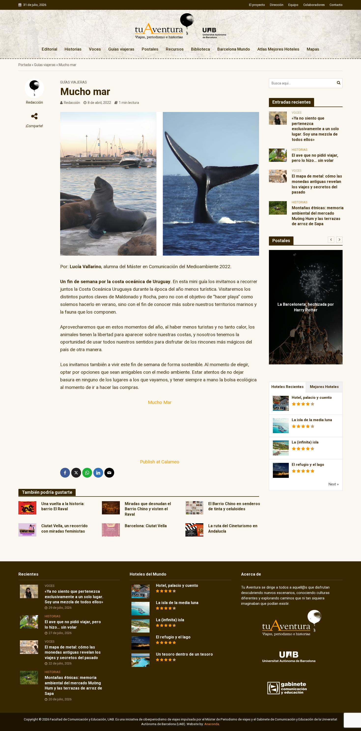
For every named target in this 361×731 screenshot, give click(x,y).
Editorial (49, 49)
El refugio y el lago (308, 464)
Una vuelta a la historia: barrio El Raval (62, 506)
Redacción (34, 102)
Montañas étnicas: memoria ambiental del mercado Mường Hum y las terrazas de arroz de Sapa (318, 216)
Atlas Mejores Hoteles (278, 49)
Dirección (276, 5)
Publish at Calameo (159, 462)
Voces (95, 49)
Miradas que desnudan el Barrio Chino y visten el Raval (148, 509)
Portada (24, 65)
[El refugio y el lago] (140, 642)
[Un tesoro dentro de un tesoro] (140, 660)
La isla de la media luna (312, 420)
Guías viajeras (121, 49)
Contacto (336, 5)
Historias (73, 49)
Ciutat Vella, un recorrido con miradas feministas (64, 529)
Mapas (313, 49)
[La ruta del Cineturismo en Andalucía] (194, 529)
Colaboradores (314, 5)
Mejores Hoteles (324, 387)
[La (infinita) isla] (140, 625)
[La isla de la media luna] (140, 608)
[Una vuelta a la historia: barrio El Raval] (27, 507)
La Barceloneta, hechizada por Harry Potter (306, 307)
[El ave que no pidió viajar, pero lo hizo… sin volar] (278, 155)
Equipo (293, 5)
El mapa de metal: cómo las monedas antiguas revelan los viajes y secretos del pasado (317, 184)
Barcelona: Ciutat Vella (146, 526)
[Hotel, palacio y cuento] (140, 591)
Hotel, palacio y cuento (312, 397)
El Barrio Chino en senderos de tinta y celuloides (234, 506)
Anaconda (211, 724)
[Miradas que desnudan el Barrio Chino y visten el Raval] (111, 507)
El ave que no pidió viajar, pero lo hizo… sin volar (315, 158)
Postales (150, 49)
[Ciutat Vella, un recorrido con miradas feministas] (27, 529)
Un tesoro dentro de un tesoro (184, 654)
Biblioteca (200, 49)
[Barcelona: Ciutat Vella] (111, 529)
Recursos (175, 49)
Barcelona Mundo (233, 49)
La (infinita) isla (305, 442)
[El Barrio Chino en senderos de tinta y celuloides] (194, 507)
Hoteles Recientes (287, 387)
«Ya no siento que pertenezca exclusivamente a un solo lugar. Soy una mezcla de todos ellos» (315, 129)
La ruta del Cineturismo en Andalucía (232, 529)
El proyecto (257, 5)
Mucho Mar (160, 402)
